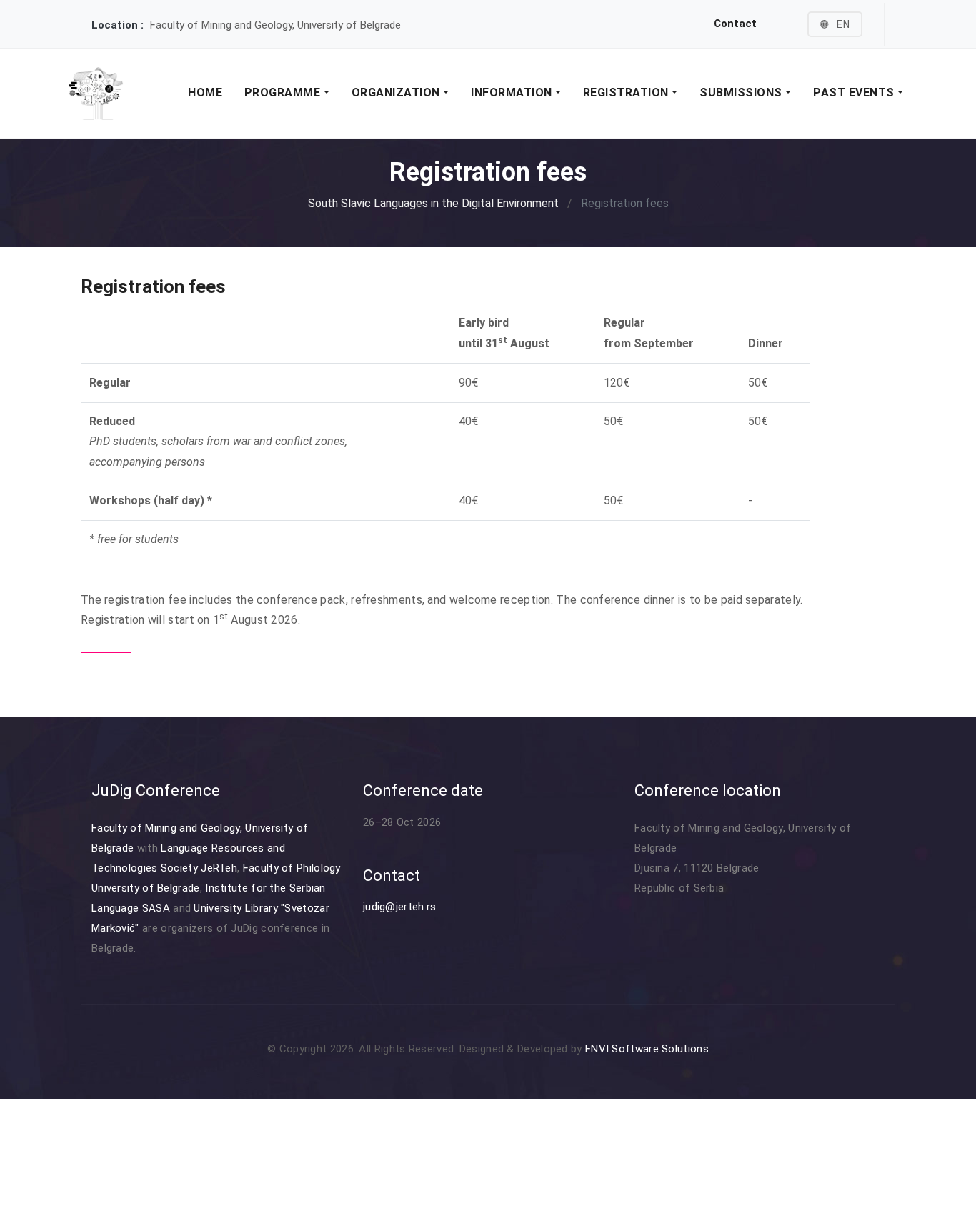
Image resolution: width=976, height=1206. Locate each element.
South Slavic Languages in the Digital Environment (433, 203)
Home (205, 92)
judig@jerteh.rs (400, 906)
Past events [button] (855, 92)
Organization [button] (398, 92)
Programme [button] (284, 92)
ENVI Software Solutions (647, 1048)
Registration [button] (627, 92)
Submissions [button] (742, 92)
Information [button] (513, 92)
